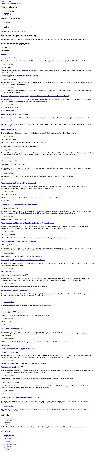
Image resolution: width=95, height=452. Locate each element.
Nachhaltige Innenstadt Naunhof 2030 (15, 290)
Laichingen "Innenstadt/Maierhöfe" (14, 275)
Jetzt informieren (9, 64)
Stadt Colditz (6, 54)
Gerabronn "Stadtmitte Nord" (12, 328)
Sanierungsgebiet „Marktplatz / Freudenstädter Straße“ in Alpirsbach (27, 223)
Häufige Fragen (9, 11)
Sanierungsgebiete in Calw (11, 129)
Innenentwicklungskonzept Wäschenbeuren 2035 (19, 146)
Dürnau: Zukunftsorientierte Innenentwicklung (19, 204)
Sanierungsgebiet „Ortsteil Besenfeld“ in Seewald (19, 76)
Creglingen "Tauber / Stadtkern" (13, 164)
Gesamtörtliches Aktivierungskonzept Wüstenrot (19, 241)
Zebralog (45, 427)
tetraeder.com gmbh (78, 427)
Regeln (6, 424)
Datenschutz (8, 420)
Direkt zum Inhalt (6, 1)
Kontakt (6, 13)
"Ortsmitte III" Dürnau (10, 382)
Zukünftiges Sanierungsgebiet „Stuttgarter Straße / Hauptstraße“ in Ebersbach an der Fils (35, 96)
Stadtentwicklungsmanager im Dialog (12, 3)
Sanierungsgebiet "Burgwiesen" (13, 312)
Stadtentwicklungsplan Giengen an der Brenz (18, 349)
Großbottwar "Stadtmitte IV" (12, 367)
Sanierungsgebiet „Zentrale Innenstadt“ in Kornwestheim (23, 260)
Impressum (7, 422)
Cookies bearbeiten (10, 419)
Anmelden (7, 441)
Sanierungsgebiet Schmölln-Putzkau (14, 114)
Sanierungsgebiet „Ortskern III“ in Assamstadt (18, 183)
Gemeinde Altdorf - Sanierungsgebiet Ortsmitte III (20, 397)
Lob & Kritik (8, 14)
